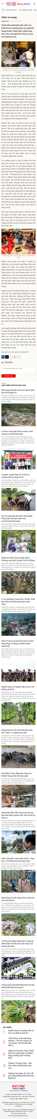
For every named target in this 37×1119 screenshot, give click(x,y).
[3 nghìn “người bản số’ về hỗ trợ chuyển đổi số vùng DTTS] (18, 499)
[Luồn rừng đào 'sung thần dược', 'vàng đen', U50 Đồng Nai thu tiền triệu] (18, 881)
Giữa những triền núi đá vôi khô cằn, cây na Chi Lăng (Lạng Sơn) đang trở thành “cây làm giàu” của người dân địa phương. (18, 526)
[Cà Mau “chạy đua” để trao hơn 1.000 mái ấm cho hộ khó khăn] (18, 458)
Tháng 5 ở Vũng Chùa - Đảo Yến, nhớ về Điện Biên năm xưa (20, 1065)
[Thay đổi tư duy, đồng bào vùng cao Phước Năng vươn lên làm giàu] (18, 796)
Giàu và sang (8, 362)
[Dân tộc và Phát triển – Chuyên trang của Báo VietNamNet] (11, 4)
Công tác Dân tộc (11, 10)
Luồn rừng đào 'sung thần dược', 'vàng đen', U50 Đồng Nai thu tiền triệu (17, 859)
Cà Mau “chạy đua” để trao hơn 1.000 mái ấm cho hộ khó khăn (17, 432)
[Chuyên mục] (2, 4)
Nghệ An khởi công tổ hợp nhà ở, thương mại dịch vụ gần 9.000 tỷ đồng (18, 559)
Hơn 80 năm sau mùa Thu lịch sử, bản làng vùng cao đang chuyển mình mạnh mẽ (17, 643)
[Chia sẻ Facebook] (3, 357)
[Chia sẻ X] (7, 357)
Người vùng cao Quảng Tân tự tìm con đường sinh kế (17, 688)
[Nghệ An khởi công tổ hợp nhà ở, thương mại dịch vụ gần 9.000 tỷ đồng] (18, 582)
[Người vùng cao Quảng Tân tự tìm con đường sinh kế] (18, 713)
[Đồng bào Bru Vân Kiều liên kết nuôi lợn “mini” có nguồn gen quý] (18, 756)
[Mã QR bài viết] (19, 357)
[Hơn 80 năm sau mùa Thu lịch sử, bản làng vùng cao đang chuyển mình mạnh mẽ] (18, 670)
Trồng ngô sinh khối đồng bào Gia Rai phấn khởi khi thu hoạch (18, 986)
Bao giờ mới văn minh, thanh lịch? (15, 352)
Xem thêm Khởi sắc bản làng (13, 385)
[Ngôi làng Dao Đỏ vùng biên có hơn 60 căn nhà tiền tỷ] (18, 924)
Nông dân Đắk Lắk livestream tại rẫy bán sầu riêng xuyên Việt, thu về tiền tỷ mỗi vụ (18, 815)
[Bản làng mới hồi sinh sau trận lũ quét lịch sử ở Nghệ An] (18, 414)
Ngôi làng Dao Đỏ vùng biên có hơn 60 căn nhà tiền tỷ (17, 899)
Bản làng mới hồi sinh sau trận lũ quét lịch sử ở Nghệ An (18, 391)
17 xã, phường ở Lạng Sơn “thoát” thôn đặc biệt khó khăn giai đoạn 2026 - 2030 (18, 601)
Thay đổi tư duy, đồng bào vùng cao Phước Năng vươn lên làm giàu (16, 774)
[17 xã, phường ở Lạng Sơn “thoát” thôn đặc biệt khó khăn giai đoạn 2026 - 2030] (18, 624)
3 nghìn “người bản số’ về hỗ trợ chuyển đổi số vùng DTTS (15, 476)
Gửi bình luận (9, 376)
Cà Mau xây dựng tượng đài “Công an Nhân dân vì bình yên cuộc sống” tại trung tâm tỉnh (17, 943)
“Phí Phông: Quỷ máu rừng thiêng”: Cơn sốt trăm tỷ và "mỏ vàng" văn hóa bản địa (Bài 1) (20, 1042)
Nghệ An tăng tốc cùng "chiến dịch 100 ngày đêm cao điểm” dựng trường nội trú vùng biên (21, 1054)
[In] (15, 357)
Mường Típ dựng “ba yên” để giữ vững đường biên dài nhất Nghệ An (21, 1075)
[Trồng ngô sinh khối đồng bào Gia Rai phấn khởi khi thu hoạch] (18, 1011)
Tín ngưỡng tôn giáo (25, 10)
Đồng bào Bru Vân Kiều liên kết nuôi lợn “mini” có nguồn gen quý (17, 731)
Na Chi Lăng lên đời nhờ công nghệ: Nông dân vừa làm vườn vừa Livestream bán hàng (17, 518)
